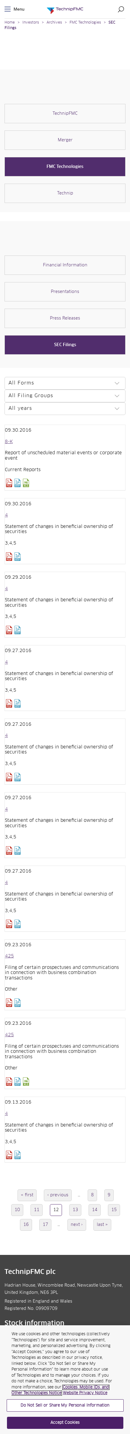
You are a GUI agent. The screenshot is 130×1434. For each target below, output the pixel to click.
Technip (65, 193)
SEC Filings (65, 345)
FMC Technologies (85, 22)
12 (57, 1212)
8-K (9, 442)
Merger (65, 140)
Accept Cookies (65, 1423)
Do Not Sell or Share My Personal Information (65, 1405)
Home (10, 22)
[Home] (65, 9)
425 (9, 956)
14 (96, 1210)
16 (27, 1225)
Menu (9, 9)
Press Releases (65, 318)
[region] (65, 1379)
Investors (30, 22)
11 (38, 1210)
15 (115, 1210)
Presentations (65, 292)
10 (19, 1210)
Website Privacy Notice (85, 1393)
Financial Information (65, 265)
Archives (54, 22)
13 (77, 1210)
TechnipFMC (65, 113)
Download (9, 483)
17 (47, 1225)
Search (120, 9)
